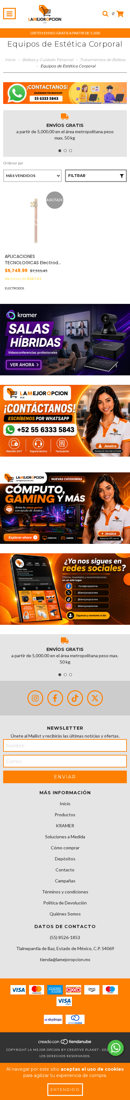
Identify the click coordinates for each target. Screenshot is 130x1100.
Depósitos (65, 858)
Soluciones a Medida (65, 836)
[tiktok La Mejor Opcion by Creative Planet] (75, 698)
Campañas (65, 880)
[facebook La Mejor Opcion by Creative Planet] (55, 698)
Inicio (10, 59)
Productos (65, 814)
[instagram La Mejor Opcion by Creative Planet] (35, 698)
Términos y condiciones (65, 891)
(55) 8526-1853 (65, 937)
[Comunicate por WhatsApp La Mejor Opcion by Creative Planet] (116, 1048)
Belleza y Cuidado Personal (47, 59)
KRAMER (65, 825)
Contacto (65, 869)
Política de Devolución (65, 902)
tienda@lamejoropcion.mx (65, 959)
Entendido (65, 1089)
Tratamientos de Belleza (102, 59)
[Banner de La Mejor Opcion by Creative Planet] (65, 339)
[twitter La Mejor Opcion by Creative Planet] (95, 698)
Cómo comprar (65, 847)
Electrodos (14, 288)
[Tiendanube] (65, 1043)
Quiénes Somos (65, 913)
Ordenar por (13, 163)
